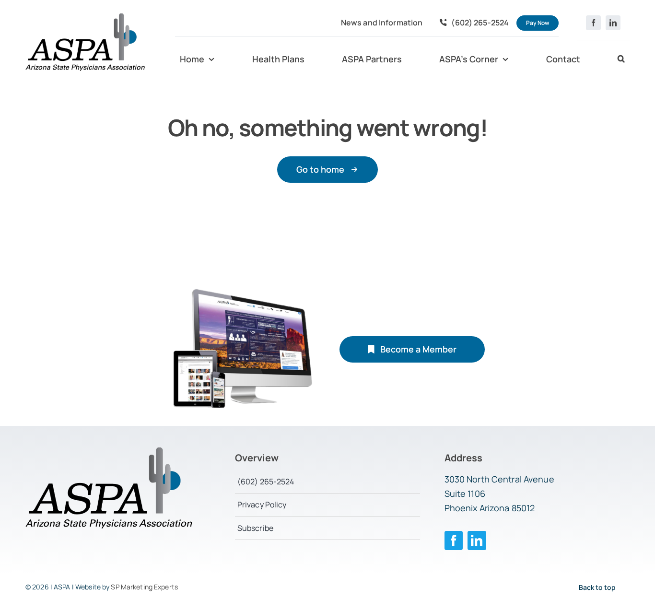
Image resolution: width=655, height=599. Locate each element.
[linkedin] (613, 22)
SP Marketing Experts (144, 586)
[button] (621, 59)
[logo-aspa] (85, 17)
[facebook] (593, 22)
